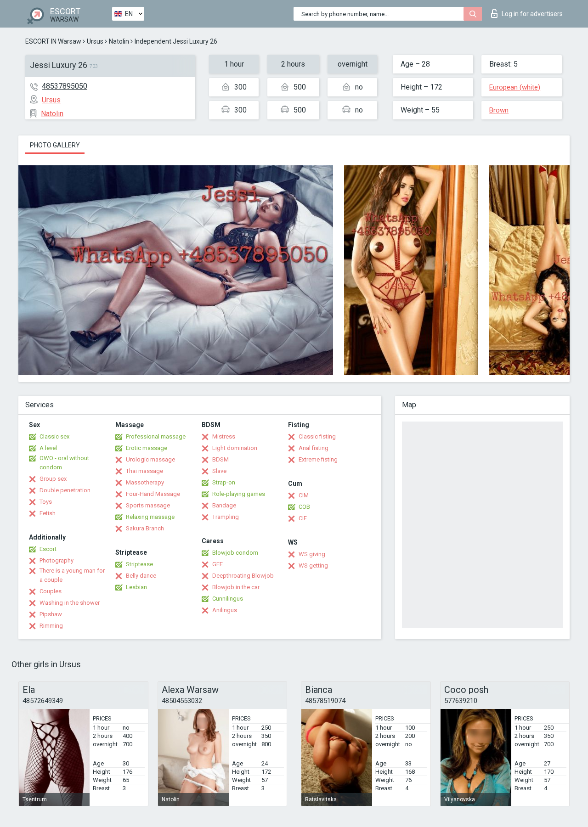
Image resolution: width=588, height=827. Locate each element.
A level (48, 447)
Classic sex (54, 436)
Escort (48, 549)
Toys (46, 501)
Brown (499, 110)
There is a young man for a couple (72, 575)
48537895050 (64, 86)
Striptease (139, 564)
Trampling (225, 516)
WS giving (312, 554)
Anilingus (224, 610)
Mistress (223, 436)
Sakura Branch (145, 528)
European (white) (514, 87)
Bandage (224, 505)
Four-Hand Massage (153, 493)
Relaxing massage (150, 516)
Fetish (48, 513)
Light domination (234, 447)
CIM (304, 495)
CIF (303, 518)
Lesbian (136, 587)
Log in (532, 13)
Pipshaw (51, 614)
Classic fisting (317, 436)
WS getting (313, 565)
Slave (219, 470)
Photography (57, 560)
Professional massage (156, 436)
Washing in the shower (70, 602)
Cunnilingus (227, 598)
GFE (217, 564)
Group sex (53, 478)
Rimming (51, 625)
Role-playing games (238, 493)
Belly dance (141, 575)
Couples (51, 591)
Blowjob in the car (236, 587)
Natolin (119, 41)
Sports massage (148, 505)
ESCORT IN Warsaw (53, 41)
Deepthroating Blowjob (243, 575)
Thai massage (144, 470)
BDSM (220, 459)
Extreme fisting (318, 459)
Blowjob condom (235, 552)
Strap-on (223, 482)
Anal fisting (313, 447)
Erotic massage (146, 447)
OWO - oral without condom (64, 463)
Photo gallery (55, 145)
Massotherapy (145, 482)
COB (304, 506)
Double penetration (65, 490)
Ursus (95, 41)
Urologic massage (150, 459)
